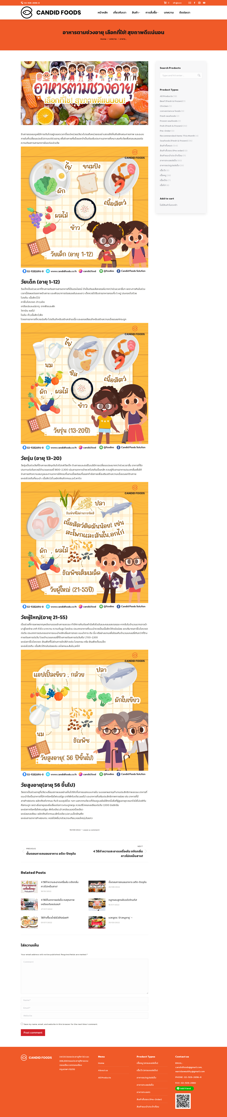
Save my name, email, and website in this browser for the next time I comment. (61, 1024)
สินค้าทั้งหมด (166, 145)
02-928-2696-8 (32, 2)
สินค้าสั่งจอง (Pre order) (172, 150)
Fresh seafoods (168, 116)
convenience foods (170, 111)
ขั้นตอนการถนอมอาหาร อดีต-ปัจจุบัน (128, 882)
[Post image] (29, 887)
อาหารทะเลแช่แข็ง (168, 160)
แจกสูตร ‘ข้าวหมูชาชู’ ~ (120, 917)
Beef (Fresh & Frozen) (171, 101)
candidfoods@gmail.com (188, 1067)
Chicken (164, 106)
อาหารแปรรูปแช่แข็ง (169, 165)
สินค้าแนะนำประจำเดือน (171, 155)
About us (103, 1070)
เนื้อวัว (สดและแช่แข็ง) (147, 1070)
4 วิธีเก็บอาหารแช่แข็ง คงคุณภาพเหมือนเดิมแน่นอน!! (58, 902)
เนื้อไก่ (163, 185)
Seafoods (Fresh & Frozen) (174, 140)
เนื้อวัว (163, 170)
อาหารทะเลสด (143, 1092)
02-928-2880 (188, 1083)
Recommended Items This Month (177, 135)
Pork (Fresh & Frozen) (171, 126)
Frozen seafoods (168, 121)
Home (101, 1063)
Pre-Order (165, 130)
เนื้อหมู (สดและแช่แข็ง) (147, 1063)
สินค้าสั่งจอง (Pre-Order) (149, 1099)
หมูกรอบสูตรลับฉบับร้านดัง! (123, 900)
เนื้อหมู (163, 175)
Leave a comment (91, 829)
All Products (166, 96)
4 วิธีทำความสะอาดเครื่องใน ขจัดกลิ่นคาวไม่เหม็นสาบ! (59, 884)
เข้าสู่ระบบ (177, 2)
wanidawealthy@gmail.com (190, 1071)
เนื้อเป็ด (163, 180)
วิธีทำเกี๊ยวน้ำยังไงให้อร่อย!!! (55, 917)
